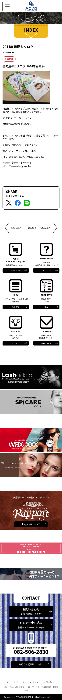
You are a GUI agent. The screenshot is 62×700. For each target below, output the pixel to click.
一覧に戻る (31, 227)
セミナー (15, 343)
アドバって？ (46, 270)
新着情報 (9, 59)
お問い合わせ (46, 343)
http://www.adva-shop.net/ (17, 123)
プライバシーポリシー (31, 682)
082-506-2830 (31, 652)
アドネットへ (15, 270)
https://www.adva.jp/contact (17, 166)
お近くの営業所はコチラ (31, 664)
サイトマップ (12, 682)
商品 (46, 306)
